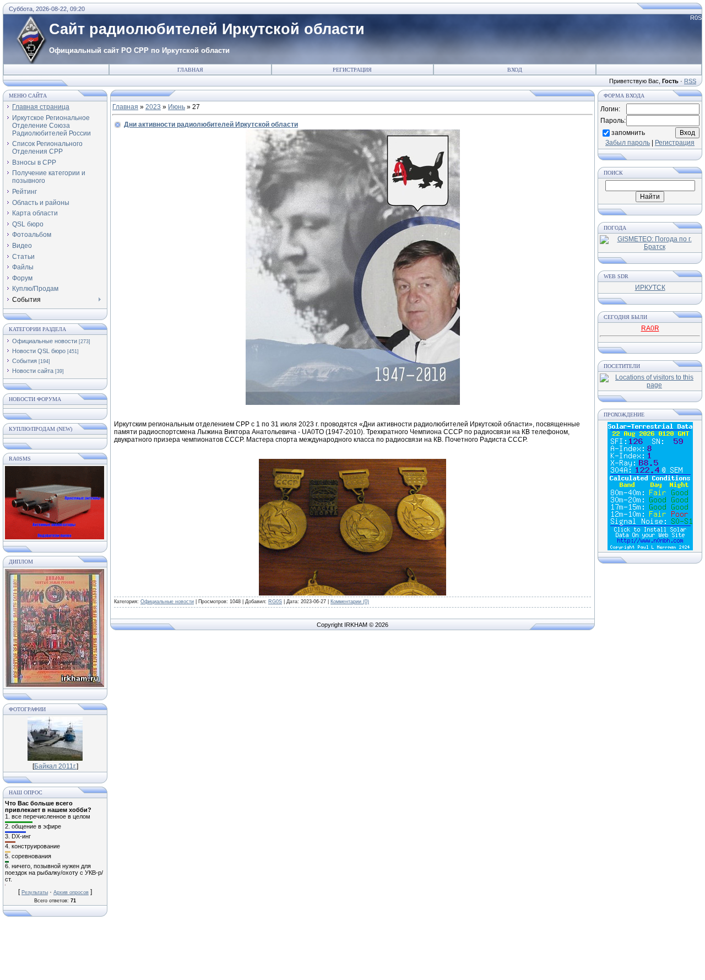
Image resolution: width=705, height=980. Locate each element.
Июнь (176, 107)
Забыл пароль (627, 143)
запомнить (628, 132)
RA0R (650, 328)
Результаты (34, 892)
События (24, 361)
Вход (514, 70)
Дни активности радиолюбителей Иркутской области (211, 124)
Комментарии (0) (349, 601)
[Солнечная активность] (650, 548)
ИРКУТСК (650, 287)
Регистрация (352, 70)
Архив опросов (71, 892)
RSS (690, 81)
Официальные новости (44, 341)
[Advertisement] (352, 952)
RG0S (275, 601)
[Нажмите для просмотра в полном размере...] (353, 403)
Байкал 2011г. (55, 766)
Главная (190, 70)
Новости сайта (32, 370)
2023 (153, 107)
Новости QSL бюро (39, 351)
